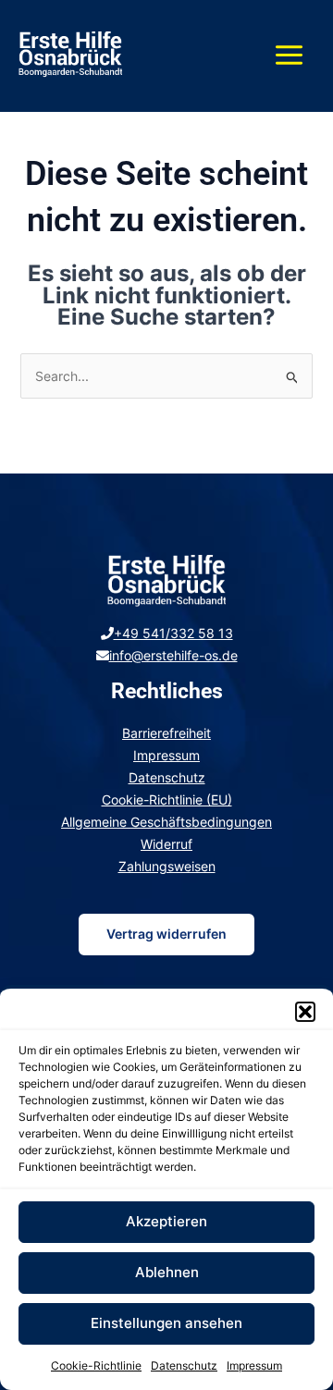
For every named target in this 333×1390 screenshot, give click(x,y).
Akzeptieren (166, 1221)
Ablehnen (167, 1272)
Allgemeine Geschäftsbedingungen (166, 822)
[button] (305, 1012)
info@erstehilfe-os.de (173, 655)
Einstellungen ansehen (166, 1323)
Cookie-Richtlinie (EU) (167, 799)
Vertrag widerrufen (166, 933)
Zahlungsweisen (167, 866)
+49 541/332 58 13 (173, 633)
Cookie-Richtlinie (96, 1365)
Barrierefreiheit (166, 733)
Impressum (254, 1365)
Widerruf (166, 844)
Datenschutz (184, 1365)
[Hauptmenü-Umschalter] (289, 56)
